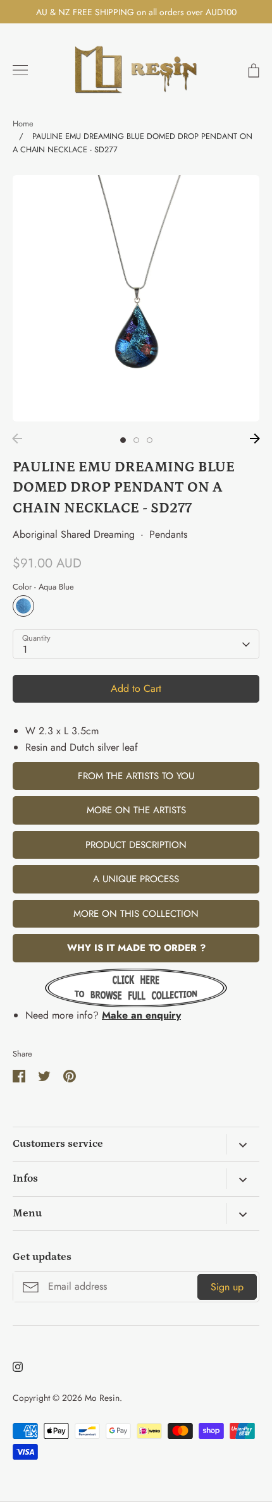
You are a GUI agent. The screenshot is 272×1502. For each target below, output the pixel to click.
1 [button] (123, 440)
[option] (136, 298)
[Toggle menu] (20, 70)
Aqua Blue (23, 606)
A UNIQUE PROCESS (136, 879)
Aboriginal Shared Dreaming (74, 534)
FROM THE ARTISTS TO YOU (136, 776)
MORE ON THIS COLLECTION (136, 914)
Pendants (168, 534)
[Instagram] (17, 1366)
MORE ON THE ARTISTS (136, 810)
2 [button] (136, 440)
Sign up (227, 1287)
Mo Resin (102, 1397)
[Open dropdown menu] (242, 1144)
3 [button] (149, 440)
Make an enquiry (141, 1015)
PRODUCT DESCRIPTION (136, 845)
